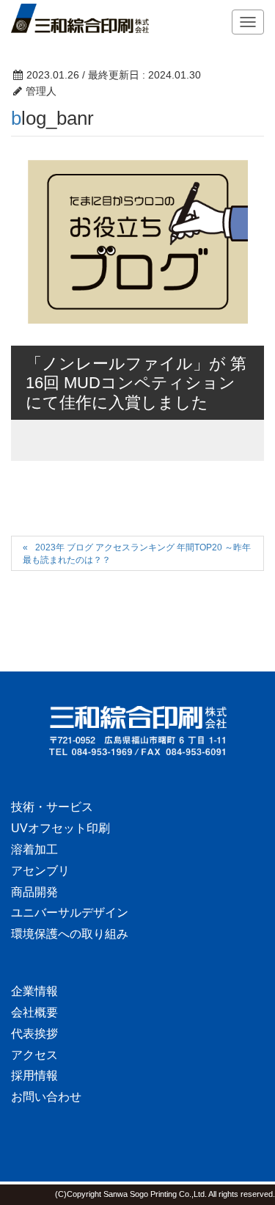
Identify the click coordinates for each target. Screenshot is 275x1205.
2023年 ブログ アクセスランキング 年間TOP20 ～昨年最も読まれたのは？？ (137, 553)
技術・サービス (52, 807)
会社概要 (34, 1012)
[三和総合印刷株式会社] (137, 730)
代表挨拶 (34, 1033)
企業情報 (34, 991)
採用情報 (34, 1075)
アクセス (34, 1055)
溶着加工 (34, 849)
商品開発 (34, 892)
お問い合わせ (46, 1097)
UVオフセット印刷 (60, 828)
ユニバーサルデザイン (69, 912)
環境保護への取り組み (69, 934)
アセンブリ (40, 870)
